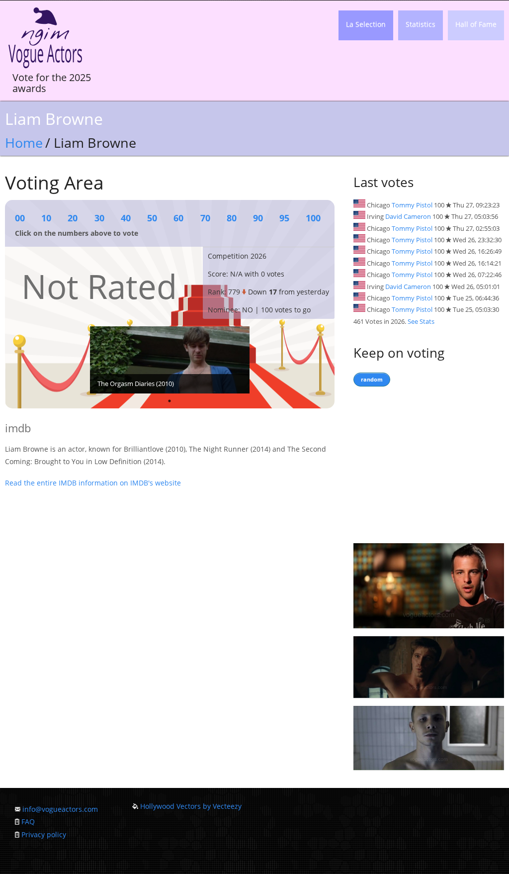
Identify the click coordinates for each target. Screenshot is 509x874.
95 (284, 218)
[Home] (45, 68)
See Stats (421, 321)
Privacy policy (43, 834)
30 (99, 218)
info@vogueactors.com (60, 809)
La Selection (366, 24)
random (372, 379)
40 (126, 218)
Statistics (420, 24)
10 (46, 218)
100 (313, 218)
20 (73, 218)
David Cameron (408, 216)
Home (24, 142)
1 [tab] (169, 401)
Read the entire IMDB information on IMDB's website (93, 482)
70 (205, 218)
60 (178, 218)
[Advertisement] (428, 462)
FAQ (28, 821)
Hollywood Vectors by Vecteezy (191, 806)
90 (258, 218)
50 (152, 218)
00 (20, 218)
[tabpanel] (170, 359)
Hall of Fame (476, 24)
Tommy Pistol (412, 204)
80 (232, 218)
